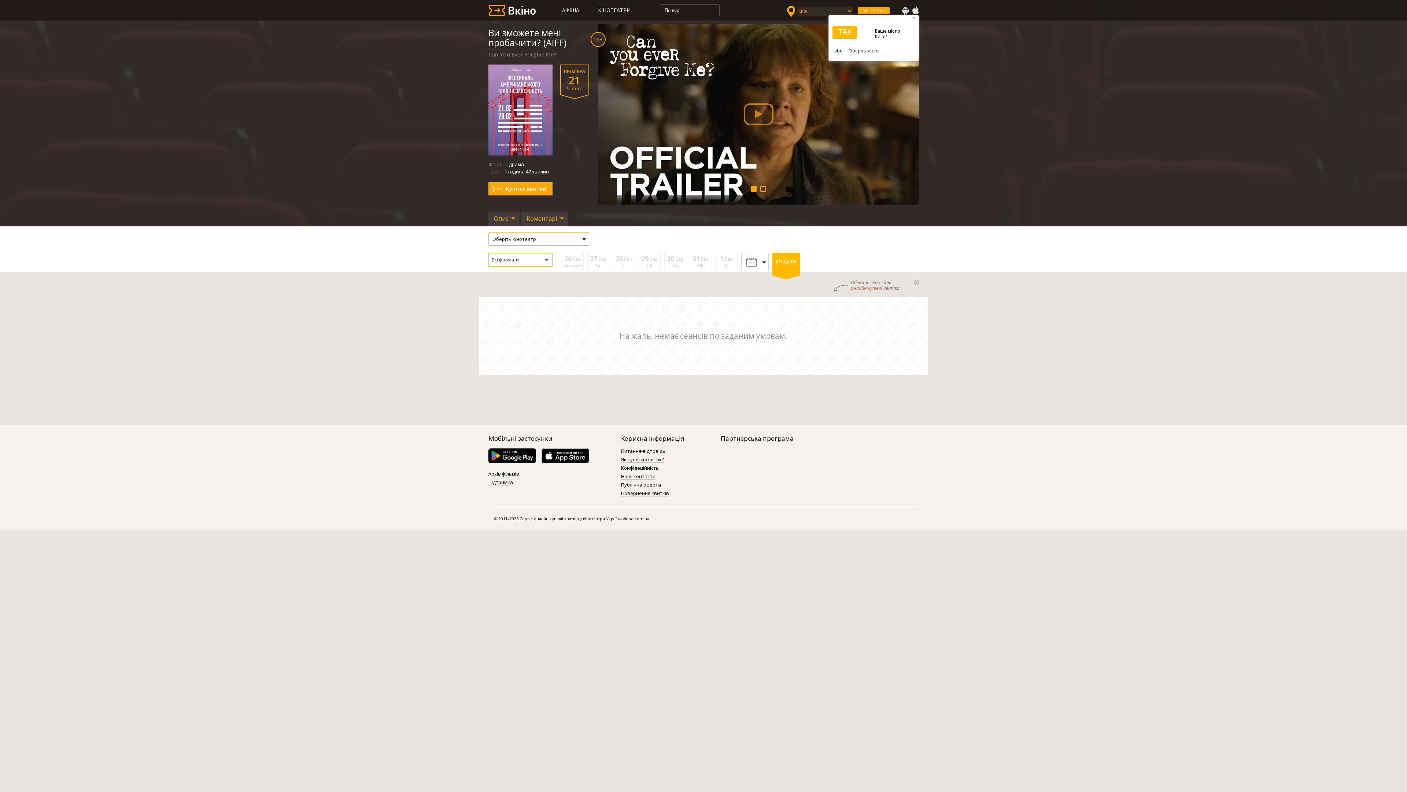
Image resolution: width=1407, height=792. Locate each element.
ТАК (845, 32)
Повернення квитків (645, 493)
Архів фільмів (503, 474)
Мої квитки (874, 10)
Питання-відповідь (643, 451)
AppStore (915, 11)
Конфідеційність (640, 468)
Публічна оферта (641, 485)
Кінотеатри (614, 10)
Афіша (570, 10)
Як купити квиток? (642, 460)
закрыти (916, 282)
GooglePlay (905, 11)
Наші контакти (638, 477)
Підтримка (500, 482)
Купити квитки (526, 188)
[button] (520, 260)
